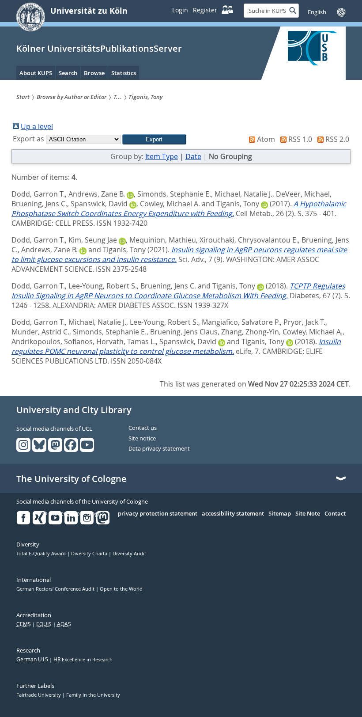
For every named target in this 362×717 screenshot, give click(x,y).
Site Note (307, 513)
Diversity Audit (129, 553)
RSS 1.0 (300, 139)
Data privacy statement (159, 448)
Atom (266, 139)
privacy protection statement (157, 513)
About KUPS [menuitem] (35, 73)
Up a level (37, 126)
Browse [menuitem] (94, 73)
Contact (335, 513)
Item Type (161, 156)
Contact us (142, 428)
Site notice (142, 438)
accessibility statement (233, 513)
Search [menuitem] (68, 73)
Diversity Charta (90, 553)
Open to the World (121, 589)
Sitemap (279, 513)
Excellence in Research (83, 659)
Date (193, 156)
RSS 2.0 (337, 139)
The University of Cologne (71, 479)
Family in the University (93, 695)
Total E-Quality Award (41, 553)
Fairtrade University (39, 695)
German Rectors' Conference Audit (56, 589)
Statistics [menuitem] (123, 73)
